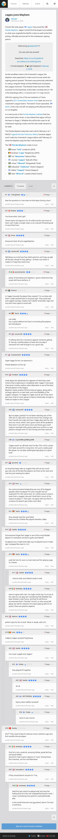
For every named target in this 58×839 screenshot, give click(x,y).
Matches (26, 4)
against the (25, 134)
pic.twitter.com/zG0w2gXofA (29, 61)
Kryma (21, 664)
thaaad (13, 211)
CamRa (14, 530)
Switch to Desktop (9, 836)
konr (17, 483)
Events (37, 4)
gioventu (15, 463)
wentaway (18, 589)
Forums (14, 4)
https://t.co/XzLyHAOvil (33, 58)
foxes (13, 235)
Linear (30, 186)
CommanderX (16, 355)
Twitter (33, 836)
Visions (14, 290)
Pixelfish (15, 375)
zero (13, 632)
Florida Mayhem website (33, 114)
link (52, 204)
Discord (42, 836)
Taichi (17, 313)
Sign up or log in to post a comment (29, 826)
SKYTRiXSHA (27, 696)
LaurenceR (18, 334)
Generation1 (19, 770)
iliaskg (14, 728)
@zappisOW (33, 46)
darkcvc (15, 616)
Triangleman (15, 195)
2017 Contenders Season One (25, 101)
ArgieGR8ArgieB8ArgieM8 (24, 440)
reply (47, 204)
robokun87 (15, 251)
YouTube (52, 836)
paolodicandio (20, 272)
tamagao (14, 19)
